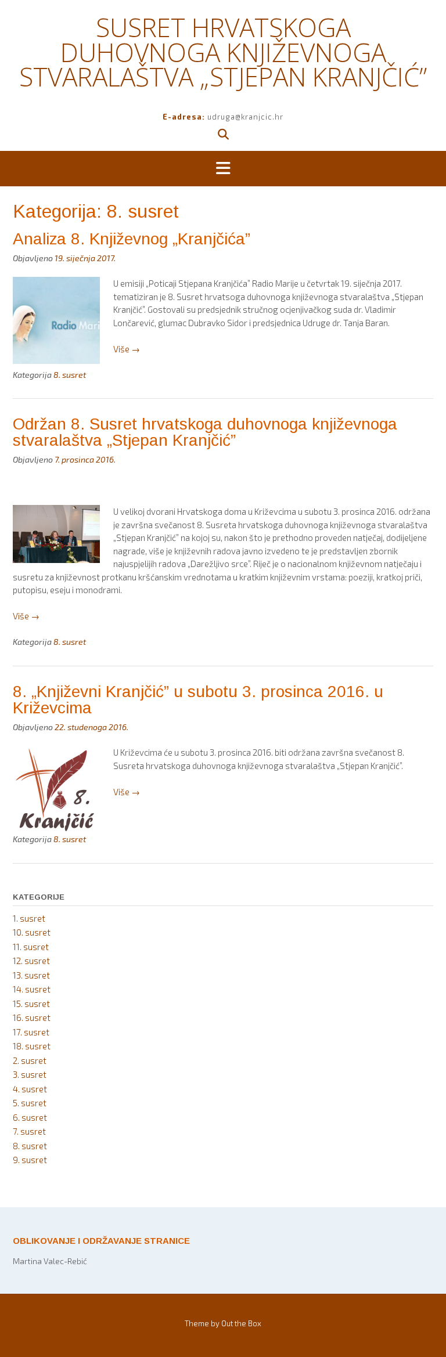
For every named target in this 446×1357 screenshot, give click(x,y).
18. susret (32, 1046)
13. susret (31, 975)
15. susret (31, 1003)
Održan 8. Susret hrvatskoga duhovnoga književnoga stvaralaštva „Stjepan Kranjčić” (205, 432)
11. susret (31, 946)
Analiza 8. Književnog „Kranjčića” (131, 239)
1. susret (29, 918)
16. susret (32, 1017)
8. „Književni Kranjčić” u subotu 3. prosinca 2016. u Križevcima (198, 700)
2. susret (29, 1060)
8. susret (69, 375)
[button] (223, 169)
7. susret (29, 1131)
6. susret (30, 1117)
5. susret (29, 1103)
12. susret (31, 960)
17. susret (31, 1032)
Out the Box (241, 1323)
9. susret (30, 1159)
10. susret (32, 932)
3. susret (29, 1074)
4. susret (30, 1089)
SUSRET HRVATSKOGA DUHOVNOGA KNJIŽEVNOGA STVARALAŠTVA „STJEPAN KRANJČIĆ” (223, 52)
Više (126, 349)
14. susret (32, 989)
